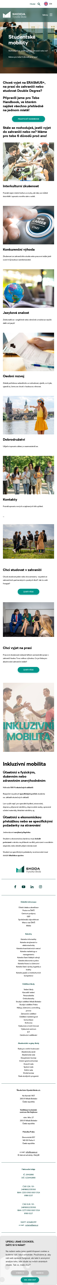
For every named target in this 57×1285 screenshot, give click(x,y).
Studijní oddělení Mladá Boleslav (28, 1001)
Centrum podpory (29, 913)
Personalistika (28, 995)
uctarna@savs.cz (31, 1225)
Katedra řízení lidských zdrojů (28, 957)
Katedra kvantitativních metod (28, 948)
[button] (48, 4)
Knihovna (28, 1023)
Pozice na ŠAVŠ (28, 910)
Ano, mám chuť (30, 1280)
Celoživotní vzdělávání (28, 1035)
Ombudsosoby (28, 998)
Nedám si (39, 1273)
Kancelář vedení (28, 992)
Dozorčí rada (28, 1064)
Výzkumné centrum (28, 1029)
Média (28, 926)
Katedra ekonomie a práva (28, 960)
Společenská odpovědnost (28, 919)
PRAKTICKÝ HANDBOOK (28, 119)
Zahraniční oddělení (28, 1014)
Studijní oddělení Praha (28, 1004)
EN (49, 4)
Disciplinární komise (28, 1058)
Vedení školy (28, 989)
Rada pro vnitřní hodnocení (28, 1049)
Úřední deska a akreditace (28, 907)
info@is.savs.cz (31, 1152)
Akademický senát (28, 1052)
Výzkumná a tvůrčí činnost (28, 1026)
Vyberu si (20, 1273)
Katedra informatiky (28, 939)
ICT (28, 1032)
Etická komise (28, 1073)
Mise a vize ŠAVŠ (28, 922)
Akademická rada (28, 1055)
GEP (28, 916)
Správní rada (28, 1067)
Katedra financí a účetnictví (28, 963)
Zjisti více (28, 592)
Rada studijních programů (28, 1076)
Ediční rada (28, 1070)
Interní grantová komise (28, 1061)
